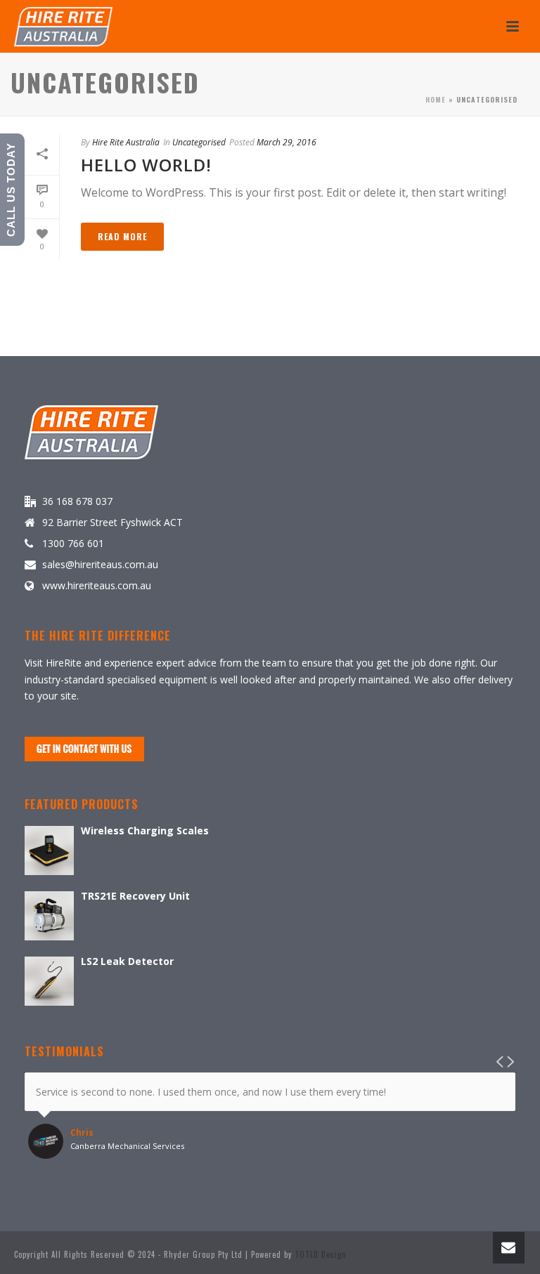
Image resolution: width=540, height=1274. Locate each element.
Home (435, 99)
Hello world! (146, 164)
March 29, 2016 (286, 142)
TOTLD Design (321, 1254)
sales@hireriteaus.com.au (100, 564)
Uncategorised (199, 142)
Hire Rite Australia (126, 142)
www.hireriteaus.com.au (96, 585)
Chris (82, 1133)
